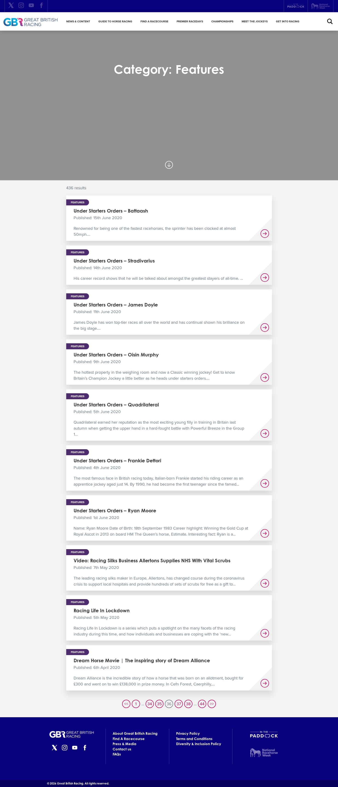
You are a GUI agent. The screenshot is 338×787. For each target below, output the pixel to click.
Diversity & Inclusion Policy (198, 744)
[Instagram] (21, 6)
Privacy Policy (188, 733)
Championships (222, 21)
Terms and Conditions (194, 739)
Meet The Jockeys (255, 21)
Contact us (122, 749)
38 (188, 703)
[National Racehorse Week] (320, 6)
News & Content (78, 21)
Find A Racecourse (154, 21)
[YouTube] (31, 6)
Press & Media (124, 744)
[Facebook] (41, 6)
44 (202, 703)
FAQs (117, 754)
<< (126, 703)
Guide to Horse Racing (115, 21)
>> (212, 703)
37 (179, 703)
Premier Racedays (190, 21)
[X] (11, 6)
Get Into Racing (287, 21)
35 (159, 703)
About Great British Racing (135, 733)
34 (149, 703)
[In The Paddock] (295, 6)
